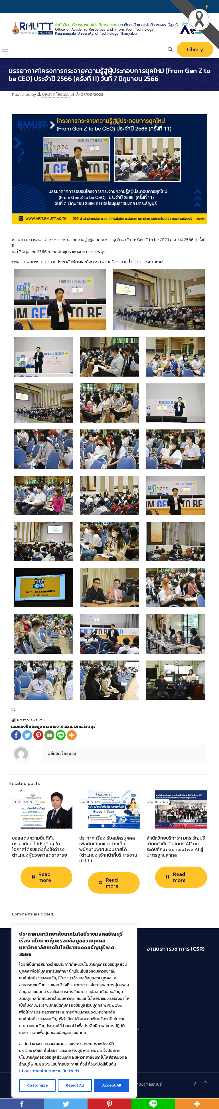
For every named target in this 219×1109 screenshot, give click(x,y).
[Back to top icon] (205, 1082)
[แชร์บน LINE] (61, 735)
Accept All (111, 1085)
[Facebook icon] (195, 1084)
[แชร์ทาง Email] (49, 735)
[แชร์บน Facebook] (16, 735)
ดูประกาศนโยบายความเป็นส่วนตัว (51, 1071)
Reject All (75, 1085)
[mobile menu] (5, 50)
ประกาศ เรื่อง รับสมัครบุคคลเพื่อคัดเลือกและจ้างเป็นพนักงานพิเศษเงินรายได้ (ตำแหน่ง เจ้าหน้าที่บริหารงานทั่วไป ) (108, 849)
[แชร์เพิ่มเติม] (72, 735)
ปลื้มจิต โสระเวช (56, 94)
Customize (37, 1085)
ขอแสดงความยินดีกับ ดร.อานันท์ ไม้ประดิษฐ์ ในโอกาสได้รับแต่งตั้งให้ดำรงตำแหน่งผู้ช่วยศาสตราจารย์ (39, 846)
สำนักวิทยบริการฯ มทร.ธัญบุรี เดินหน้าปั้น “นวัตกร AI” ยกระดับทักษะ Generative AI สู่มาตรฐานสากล (176, 846)
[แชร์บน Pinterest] (38, 735)
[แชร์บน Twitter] (27, 735)
